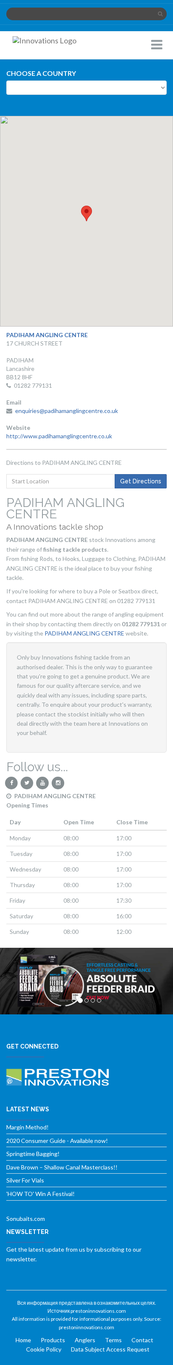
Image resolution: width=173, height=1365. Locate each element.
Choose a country (41, 73)
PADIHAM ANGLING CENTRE (85, 633)
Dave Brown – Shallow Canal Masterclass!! (62, 1167)
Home (23, 1340)
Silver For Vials (25, 1180)
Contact (142, 1340)
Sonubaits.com (25, 1218)
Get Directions (140, 481)
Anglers (85, 1340)
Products (53, 1340)
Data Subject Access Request (110, 1349)
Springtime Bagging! (33, 1153)
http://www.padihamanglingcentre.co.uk (59, 436)
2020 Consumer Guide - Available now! (57, 1140)
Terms (113, 1340)
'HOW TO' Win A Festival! (40, 1193)
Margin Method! (27, 1127)
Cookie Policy (43, 1349)
